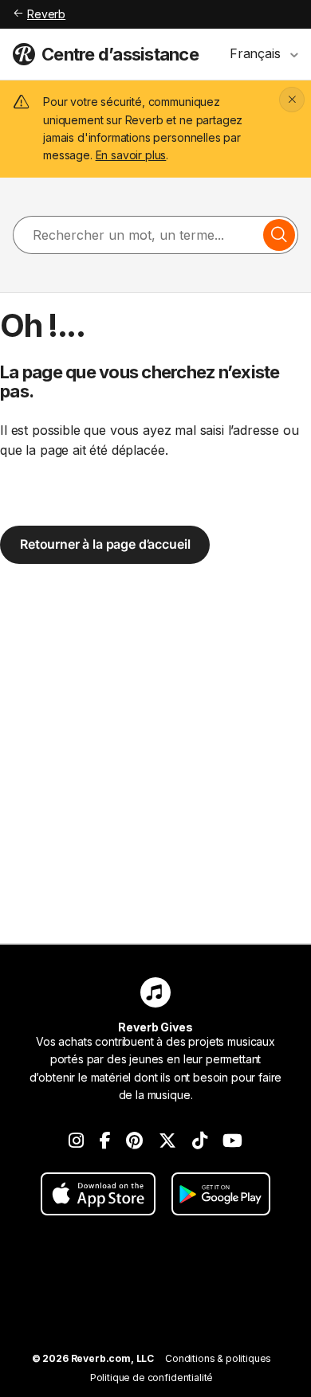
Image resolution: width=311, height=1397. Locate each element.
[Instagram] (76, 1140)
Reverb (46, 14)
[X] (167, 1140)
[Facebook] (105, 1140)
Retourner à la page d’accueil (105, 544)
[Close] (292, 99)
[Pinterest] (134, 1140)
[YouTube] (232, 1140)
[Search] (279, 235)
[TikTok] (200, 1140)
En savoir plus (131, 155)
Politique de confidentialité (152, 1377)
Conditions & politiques (218, 1358)
